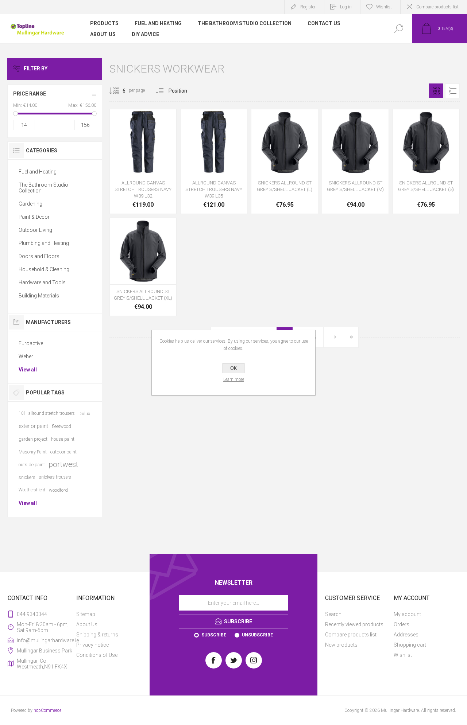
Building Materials (39, 296)
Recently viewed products (354, 624)
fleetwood (61, 426)
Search (333, 614)
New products (341, 645)
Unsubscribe (257, 635)
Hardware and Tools (42, 282)
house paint (62, 439)
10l (22, 413)
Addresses (406, 635)
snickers (27, 477)
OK (233, 368)
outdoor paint (63, 452)
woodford (58, 490)
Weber (26, 356)
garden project (33, 439)
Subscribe (213, 635)
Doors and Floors (39, 256)
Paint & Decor (34, 217)
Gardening (30, 204)
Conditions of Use (96, 655)
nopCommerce (47, 710)
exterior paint (33, 426)
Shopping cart (410, 645)
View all (28, 370)
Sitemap (85, 614)
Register (308, 6)
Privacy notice (92, 645)
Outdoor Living (35, 230)
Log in (346, 6)
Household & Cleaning (44, 269)
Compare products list (437, 6)
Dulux (84, 413)
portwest (63, 464)
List (452, 90)
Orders (401, 624)
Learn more (233, 379)
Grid (436, 90)
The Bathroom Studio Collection (43, 188)
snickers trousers (55, 477)
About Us (86, 624)
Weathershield (32, 489)
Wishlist (403, 655)
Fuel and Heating (38, 172)
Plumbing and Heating (44, 243)
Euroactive (31, 343)
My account (407, 614)
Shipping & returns (97, 635)
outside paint (32, 464)
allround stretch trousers (51, 413)
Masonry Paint (33, 452)
